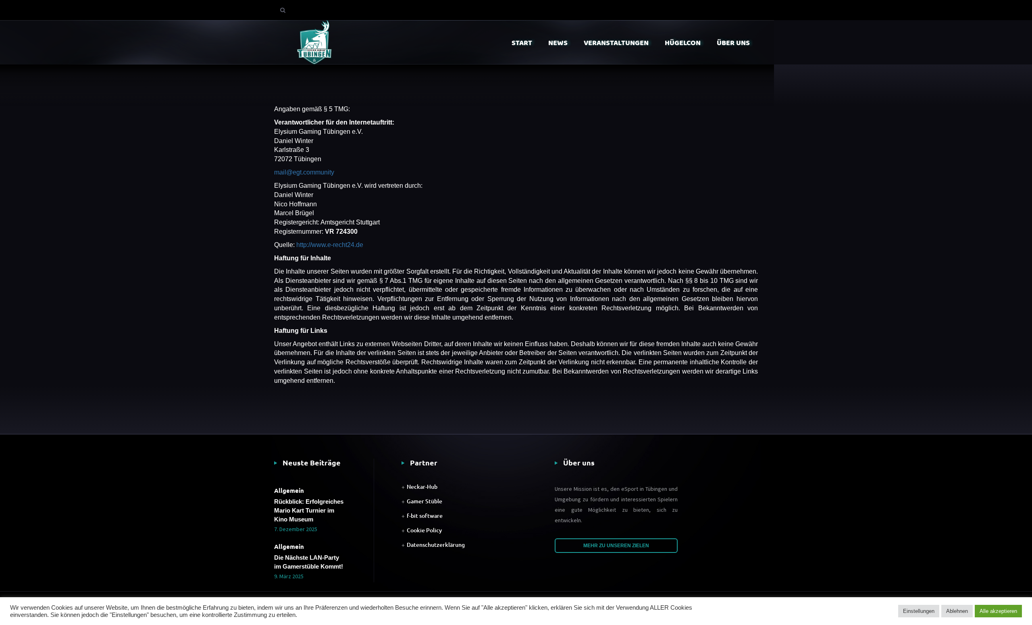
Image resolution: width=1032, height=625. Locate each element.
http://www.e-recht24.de (329, 244)
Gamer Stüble (424, 501)
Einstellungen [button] (918, 611)
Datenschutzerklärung (436, 544)
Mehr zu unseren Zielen (616, 545)
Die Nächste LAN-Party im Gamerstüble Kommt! (308, 562)
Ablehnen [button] (957, 611)
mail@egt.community (304, 172)
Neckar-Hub (422, 486)
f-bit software (425, 515)
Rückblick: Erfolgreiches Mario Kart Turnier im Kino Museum (308, 510)
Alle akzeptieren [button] (998, 611)
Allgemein (289, 490)
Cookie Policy (424, 530)
